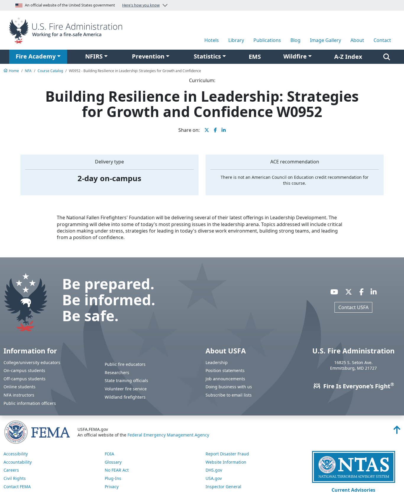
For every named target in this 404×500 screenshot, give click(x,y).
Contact (382, 40)
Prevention (148, 56)
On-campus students (24, 370)
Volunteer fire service (126, 389)
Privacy (112, 486)
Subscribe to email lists (229, 395)
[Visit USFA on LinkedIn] (373, 292)
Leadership (217, 362)
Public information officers (30, 403)
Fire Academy (36, 56)
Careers (11, 470)
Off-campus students (25, 379)
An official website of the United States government (92, 5)
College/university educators (32, 362)
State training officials (126, 380)
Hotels (211, 40)
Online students (19, 386)
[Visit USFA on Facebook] (361, 292)
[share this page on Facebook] (215, 130)
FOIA (109, 454)
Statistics (207, 56)
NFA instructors (19, 395)
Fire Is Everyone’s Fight (358, 386)
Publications (267, 40)
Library (236, 40)
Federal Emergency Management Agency (168, 435)
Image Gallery (325, 40)
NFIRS (94, 56)
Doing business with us (229, 386)
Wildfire (295, 56)
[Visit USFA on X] (348, 292)
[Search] (386, 56)
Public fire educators (125, 364)
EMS (255, 57)
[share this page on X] (206, 130)
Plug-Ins (113, 478)
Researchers (117, 372)
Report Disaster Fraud (227, 454)
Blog (295, 40)
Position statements (225, 370)
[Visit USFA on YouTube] (334, 292)
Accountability (18, 462)
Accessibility (16, 454)
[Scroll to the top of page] (396, 431)
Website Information (226, 462)
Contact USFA (353, 307)
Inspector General (223, 486)
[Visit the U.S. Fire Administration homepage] (67, 29)
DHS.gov (214, 470)
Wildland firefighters (125, 397)
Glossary (113, 462)
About (357, 40)
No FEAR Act (117, 470)
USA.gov (214, 478)
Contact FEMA (17, 486)
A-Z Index (348, 57)
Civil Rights (15, 478)
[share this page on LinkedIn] (224, 130)
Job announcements (225, 379)
